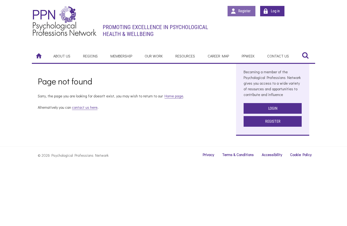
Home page (174, 95)
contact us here (84, 107)
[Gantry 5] (64, 20)
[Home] (39, 55)
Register (244, 11)
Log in (275, 11)
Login (272, 108)
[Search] (305, 55)
